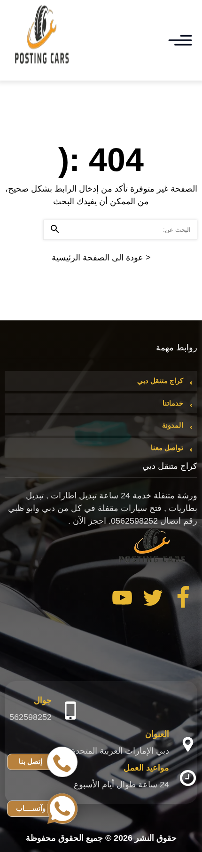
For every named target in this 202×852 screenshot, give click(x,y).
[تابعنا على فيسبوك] (183, 599)
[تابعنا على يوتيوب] (122, 599)
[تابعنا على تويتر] (152, 599)
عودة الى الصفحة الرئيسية (101, 257)
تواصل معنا (167, 448)
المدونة (172, 425)
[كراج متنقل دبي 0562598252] (42, 40)
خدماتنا (173, 403)
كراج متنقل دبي (160, 381)
